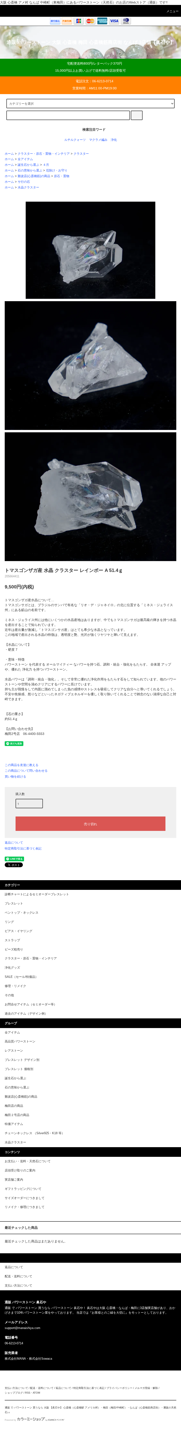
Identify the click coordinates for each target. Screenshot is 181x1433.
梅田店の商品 (14, 1106)
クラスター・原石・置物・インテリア (44, 153)
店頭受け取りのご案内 (20, 1170)
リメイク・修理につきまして (25, 1207)
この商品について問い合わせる (26, 770)
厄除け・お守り (56, 170)
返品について (14, 842)
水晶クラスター (28, 187)
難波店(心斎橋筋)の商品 (34, 176)
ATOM (36, 1392)
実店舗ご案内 (14, 1179)
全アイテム (25, 159)
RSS (27, 1392)
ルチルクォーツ (75, 140)
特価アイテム (14, 1124)
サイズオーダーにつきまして (25, 1198)
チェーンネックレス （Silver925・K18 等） (35, 1133)
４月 (46, 165)
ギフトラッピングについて (23, 1189)
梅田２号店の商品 (17, 1115)
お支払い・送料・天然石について (28, 1161)
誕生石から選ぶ (28, 165)
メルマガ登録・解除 (146, 1388)
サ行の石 (24, 181)
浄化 (114, 140)
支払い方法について (16, 1388)
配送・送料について (41, 1388)
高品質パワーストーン (20, 1041)
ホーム (9, 153)
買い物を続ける (15, 776)
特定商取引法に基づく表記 (23, 848)
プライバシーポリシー (119, 1388)
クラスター (81, 153)
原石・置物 (61, 176)
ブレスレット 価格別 (19, 1069)
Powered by (10, 1420)
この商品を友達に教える (21, 765)
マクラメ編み (98, 140)
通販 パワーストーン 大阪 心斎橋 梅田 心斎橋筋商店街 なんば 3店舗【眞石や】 (91, 42)
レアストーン (14, 1050)
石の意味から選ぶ (30, 170)
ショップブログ (14, 1392)
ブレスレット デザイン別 (22, 1060)
